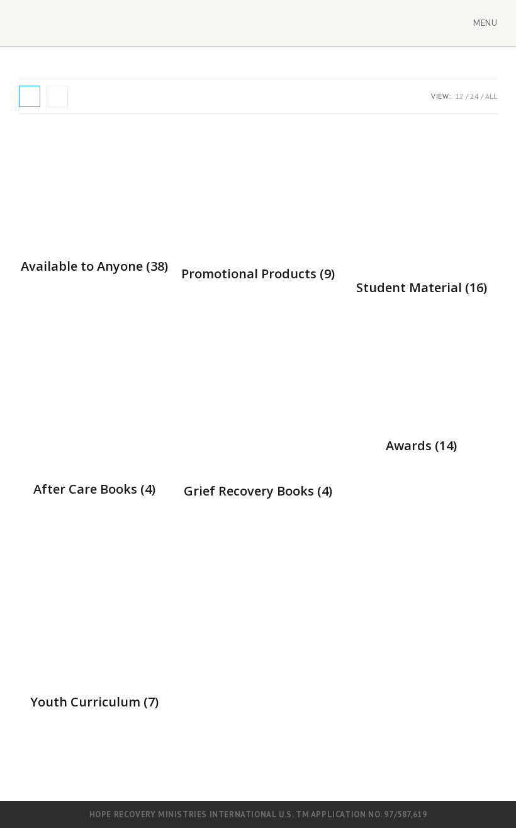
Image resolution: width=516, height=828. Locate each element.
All (491, 96)
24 (474, 96)
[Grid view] (29, 96)
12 (459, 96)
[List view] (57, 96)
